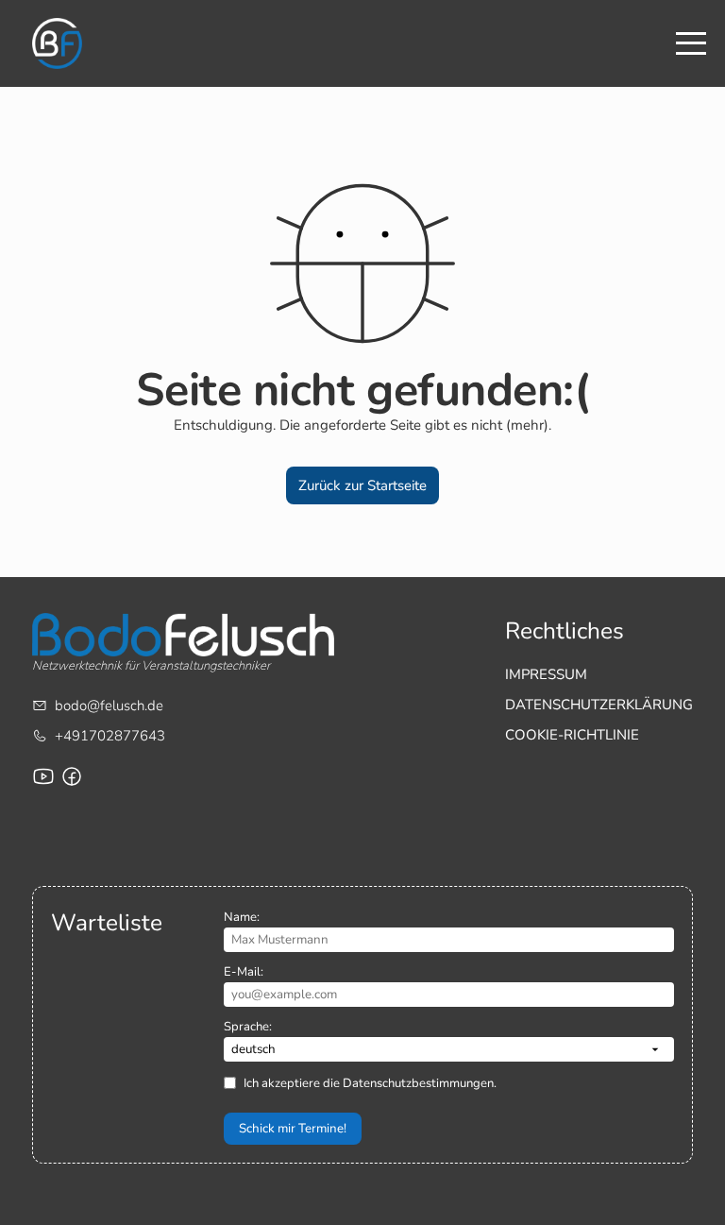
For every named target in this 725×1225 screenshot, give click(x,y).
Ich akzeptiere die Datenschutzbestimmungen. (370, 1083)
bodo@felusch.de (109, 705)
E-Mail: (243, 971)
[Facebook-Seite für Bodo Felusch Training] (71, 776)
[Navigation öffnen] (691, 43)
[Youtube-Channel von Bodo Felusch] (43, 776)
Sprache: (248, 1026)
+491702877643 (110, 735)
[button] (363, 485)
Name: (242, 917)
